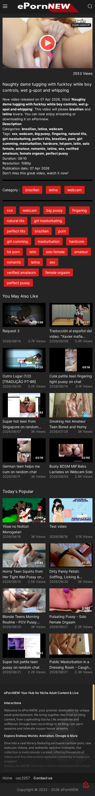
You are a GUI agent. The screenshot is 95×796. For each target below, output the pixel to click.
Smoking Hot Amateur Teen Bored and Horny (68, 424)
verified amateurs (21, 272)
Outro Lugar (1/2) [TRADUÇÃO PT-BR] (19, 379)
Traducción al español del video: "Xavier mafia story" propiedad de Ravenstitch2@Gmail (70, 334)
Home (7, 778)
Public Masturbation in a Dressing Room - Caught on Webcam (69, 665)
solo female (55, 252)
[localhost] (47, 6)
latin (32, 252)
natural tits (15, 221)
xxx (10, 210)
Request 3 (11, 331)
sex (52, 262)
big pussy (54, 210)
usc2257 (23, 778)
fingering (79, 210)
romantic (14, 262)
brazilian (32, 190)
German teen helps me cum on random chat (21, 469)
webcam (74, 190)
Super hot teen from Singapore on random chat (20, 424)
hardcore (76, 241)
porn (62, 231)
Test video (58, 526)
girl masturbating (48, 221)
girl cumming (17, 241)
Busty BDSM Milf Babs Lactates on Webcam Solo (70, 469)
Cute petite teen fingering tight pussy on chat (70, 379)
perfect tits (16, 231)
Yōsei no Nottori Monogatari (16, 529)
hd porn (13, 252)
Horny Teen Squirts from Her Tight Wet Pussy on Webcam (23, 574)
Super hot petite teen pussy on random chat (21, 664)
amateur (81, 252)
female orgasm (57, 272)
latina (53, 190)
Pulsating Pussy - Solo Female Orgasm (67, 619)
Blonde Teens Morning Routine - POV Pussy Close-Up (21, 619)
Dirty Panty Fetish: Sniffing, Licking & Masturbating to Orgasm (69, 574)
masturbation (49, 241)
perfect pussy (18, 283)
